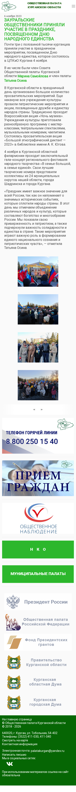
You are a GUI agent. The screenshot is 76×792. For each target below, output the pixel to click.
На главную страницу (17, 719)
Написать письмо (14, 754)
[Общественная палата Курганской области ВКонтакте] (9, 764)
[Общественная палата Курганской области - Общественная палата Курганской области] (9, 6)
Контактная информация (19, 744)
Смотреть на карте (15, 740)
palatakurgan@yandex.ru (47, 751)
